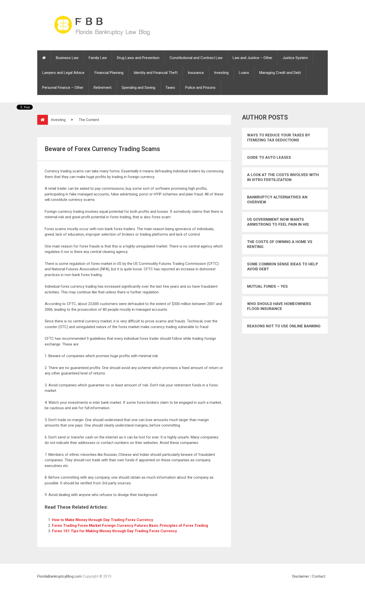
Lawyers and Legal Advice (63, 72)
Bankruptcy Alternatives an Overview (277, 199)
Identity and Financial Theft (156, 72)
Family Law (98, 58)
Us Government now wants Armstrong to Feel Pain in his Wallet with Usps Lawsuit (278, 222)
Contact (318, 576)
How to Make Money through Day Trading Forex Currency (102, 520)
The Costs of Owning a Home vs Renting (279, 244)
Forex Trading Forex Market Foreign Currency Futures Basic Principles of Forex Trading (130, 525)
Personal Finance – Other (62, 87)
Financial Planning (109, 72)
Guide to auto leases (269, 157)
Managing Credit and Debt (280, 72)
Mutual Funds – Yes (267, 286)
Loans (244, 72)
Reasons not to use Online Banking (284, 326)
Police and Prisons (200, 87)
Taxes (170, 87)
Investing (221, 72)
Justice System (295, 58)
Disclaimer (300, 576)
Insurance (196, 72)
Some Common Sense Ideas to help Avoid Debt (282, 266)
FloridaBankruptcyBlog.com (59, 576)
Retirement (102, 87)
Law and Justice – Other (252, 58)
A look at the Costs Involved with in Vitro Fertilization (283, 177)
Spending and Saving (138, 87)
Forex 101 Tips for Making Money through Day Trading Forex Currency (114, 531)
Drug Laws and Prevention (138, 58)
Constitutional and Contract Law (196, 58)
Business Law (67, 58)
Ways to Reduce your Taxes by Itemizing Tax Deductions (278, 137)
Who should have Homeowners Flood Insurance (279, 306)
